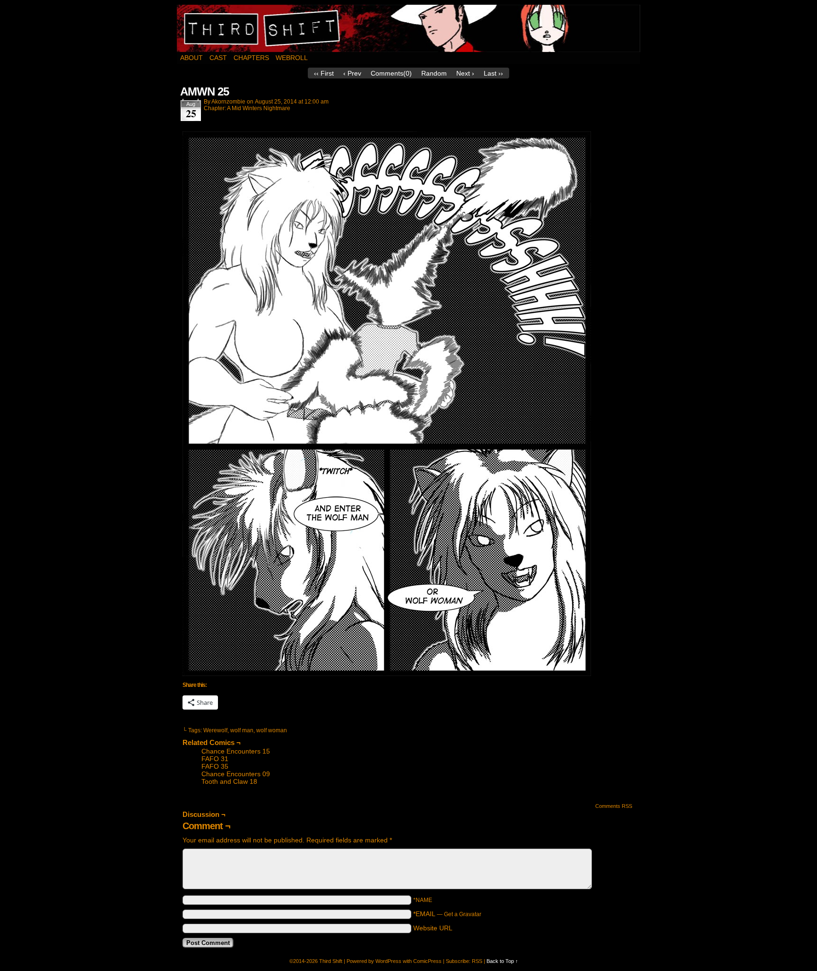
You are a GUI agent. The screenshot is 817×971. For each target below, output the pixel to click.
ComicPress (427, 961)
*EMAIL (447, 914)
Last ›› (493, 73)
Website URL (432, 928)
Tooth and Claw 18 (229, 781)
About (191, 57)
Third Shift (409, 28)
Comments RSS (613, 806)
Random (434, 73)
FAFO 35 (214, 766)
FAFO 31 (214, 759)
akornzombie (228, 101)
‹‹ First (324, 73)
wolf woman (271, 730)
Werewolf (215, 730)
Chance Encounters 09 (235, 774)
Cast (218, 57)
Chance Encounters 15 (235, 751)
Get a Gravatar (462, 914)
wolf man (241, 730)
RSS (477, 961)
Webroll (292, 57)
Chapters (251, 57)
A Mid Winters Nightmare (258, 108)
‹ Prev (352, 73)
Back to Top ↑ (502, 961)
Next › (465, 73)
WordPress (388, 961)
